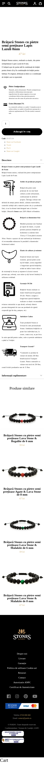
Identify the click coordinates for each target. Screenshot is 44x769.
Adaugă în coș (22, 131)
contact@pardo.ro (24, 718)
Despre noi (22, 653)
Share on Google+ (13, 151)
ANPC (36, 728)
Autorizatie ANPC (22, 682)
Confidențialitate (11, 728)
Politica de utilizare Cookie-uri (22, 668)
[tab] (22, 160)
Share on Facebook (13, 142)
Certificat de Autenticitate (22, 687)
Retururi (22, 673)
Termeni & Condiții (25, 728)
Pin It (8, 148)
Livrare (22, 658)
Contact (22, 677)
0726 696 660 (25, 715)
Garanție (22, 663)
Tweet (8, 145)
